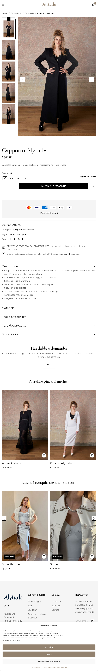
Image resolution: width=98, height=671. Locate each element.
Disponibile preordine (53, 186)
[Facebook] (14, 239)
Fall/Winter (28, 229)
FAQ (49, 364)
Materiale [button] (8, 308)
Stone (54, 564)
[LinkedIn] (23, 239)
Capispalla (29, 13)
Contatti (64, 667)
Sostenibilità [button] (10, 334)
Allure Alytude (11, 463)
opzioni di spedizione (71, 254)
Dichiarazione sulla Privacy (51, 667)
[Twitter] (19, 239)
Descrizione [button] (10, 266)
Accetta (49, 647)
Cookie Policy (35, 667)
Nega (49, 654)
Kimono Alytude (61, 463)
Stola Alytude (11, 564)
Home (5, 13)
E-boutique (16, 13)
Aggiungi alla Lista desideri (93, 186)
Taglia (5, 173)
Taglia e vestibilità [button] (14, 316)
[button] (93, 4)
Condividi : (6, 239)
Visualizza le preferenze (49, 661)
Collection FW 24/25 (16, 234)
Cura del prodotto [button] (14, 325)
